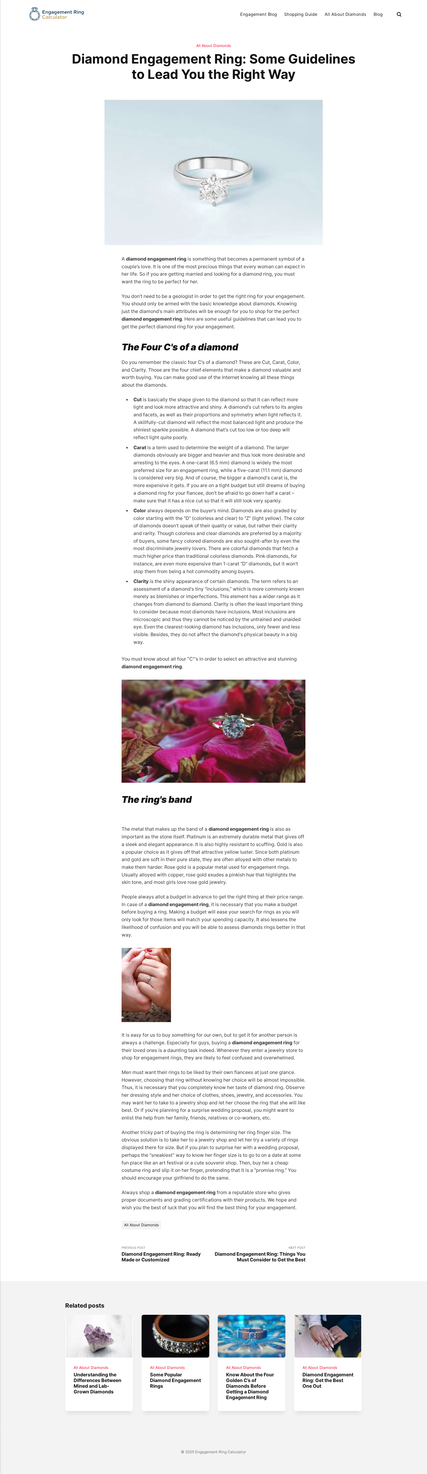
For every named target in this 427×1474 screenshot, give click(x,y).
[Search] (399, 14)
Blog (378, 14)
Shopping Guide (301, 14)
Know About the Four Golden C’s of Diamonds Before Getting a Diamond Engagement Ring (250, 1386)
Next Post (260, 1254)
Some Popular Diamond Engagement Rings (175, 1380)
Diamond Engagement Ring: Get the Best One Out (327, 1380)
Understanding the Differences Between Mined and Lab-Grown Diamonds (97, 1383)
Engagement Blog (258, 14)
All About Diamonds (345, 14)
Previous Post (161, 1254)
